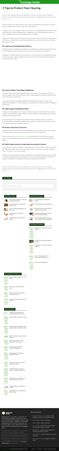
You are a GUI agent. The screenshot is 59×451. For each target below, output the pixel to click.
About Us (25, 426)
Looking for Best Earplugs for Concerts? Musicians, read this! (17, 313)
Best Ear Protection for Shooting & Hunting (43, 228)
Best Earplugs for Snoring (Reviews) (43, 204)
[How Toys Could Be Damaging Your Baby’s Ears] (6, 209)
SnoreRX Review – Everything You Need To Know (17, 391)
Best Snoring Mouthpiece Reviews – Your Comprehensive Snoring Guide (43, 218)
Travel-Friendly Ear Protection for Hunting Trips (17, 204)
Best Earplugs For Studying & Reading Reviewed (16, 354)
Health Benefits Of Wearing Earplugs (16, 214)
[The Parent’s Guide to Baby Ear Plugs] (6, 288)
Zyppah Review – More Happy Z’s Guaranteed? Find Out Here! (17, 379)
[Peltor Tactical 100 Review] (31, 265)
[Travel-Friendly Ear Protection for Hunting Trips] (6, 205)
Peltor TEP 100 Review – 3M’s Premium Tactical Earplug (42, 256)
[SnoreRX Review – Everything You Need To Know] (6, 392)
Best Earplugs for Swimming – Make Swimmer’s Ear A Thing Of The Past (18, 327)
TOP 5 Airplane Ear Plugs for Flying (17, 317)
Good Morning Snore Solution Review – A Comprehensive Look (17, 369)
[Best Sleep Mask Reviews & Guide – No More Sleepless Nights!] (31, 214)
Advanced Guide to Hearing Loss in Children (17, 300)
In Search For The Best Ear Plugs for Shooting (43, 245)
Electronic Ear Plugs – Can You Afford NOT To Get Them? (16, 341)
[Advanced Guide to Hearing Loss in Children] (6, 301)
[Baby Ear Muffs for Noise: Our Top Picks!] (6, 280)
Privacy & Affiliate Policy (50, 449)
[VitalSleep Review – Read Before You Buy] (6, 218)
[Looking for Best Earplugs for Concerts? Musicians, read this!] (6, 313)
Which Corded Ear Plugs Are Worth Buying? (17, 336)
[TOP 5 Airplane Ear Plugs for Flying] (6, 320)
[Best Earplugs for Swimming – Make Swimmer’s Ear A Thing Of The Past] (6, 329)
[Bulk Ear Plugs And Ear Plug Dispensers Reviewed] (6, 348)
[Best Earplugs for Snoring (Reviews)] (31, 205)
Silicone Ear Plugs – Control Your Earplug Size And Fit (17, 363)
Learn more (7, 19)
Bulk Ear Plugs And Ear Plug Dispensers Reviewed (15, 347)
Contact (40, 449)
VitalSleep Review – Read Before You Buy (17, 218)
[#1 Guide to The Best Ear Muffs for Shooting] (31, 241)
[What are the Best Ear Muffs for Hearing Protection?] (6, 294)
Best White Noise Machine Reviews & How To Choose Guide (43, 209)
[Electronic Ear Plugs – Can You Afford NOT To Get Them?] (6, 342)
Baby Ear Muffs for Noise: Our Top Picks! (17, 278)
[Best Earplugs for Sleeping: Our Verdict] (31, 200)
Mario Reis (35, 430)
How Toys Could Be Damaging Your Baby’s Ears (17, 209)
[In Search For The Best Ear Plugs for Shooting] (31, 249)
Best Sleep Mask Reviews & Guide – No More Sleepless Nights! (43, 214)
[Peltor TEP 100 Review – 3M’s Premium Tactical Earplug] (31, 257)
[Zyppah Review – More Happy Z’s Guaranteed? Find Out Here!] (6, 380)
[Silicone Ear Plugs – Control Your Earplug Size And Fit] (6, 364)
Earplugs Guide (5, 449)
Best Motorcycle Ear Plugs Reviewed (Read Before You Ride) (43, 426)
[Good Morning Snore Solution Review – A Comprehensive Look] (6, 372)
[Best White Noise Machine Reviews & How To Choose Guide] (31, 209)
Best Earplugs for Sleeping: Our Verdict (42, 200)
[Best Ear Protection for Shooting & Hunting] (31, 232)
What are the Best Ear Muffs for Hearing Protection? (17, 293)
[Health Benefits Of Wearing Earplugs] (6, 214)
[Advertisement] (29, 74)
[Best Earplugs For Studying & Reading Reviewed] (6, 356)
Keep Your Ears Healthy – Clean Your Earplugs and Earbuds (18, 200)
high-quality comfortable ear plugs (20, 136)
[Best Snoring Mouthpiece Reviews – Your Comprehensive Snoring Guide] (31, 218)
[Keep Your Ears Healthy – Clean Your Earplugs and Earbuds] (6, 200)
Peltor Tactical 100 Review (41, 262)
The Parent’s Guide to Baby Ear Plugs (16, 287)
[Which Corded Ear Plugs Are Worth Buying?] (6, 336)
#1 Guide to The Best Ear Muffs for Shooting (43, 241)
